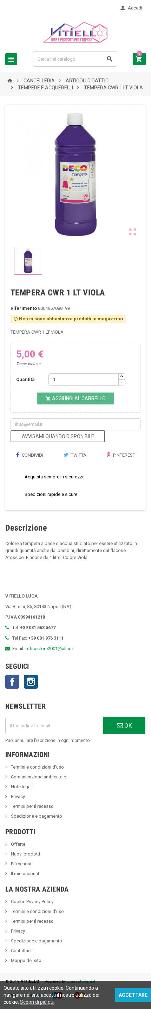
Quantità (25, 379)
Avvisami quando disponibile (58, 436)
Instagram (31, 682)
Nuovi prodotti (25, 854)
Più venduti (21, 863)
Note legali (21, 786)
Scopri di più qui (37, 1002)
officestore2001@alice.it (50, 648)
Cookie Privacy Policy (31, 901)
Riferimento (24, 308)
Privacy (17, 796)
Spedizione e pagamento (36, 816)
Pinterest (123, 455)
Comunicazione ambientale (38, 776)
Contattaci (21, 950)
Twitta (78, 455)
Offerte (17, 844)
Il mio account (24, 873)
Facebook (12, 682)
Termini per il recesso (32, 806)
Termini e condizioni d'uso (37, 767)
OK (127, 725)
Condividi (32, 455)
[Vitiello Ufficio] (75, 32)
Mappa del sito (25, 960)
